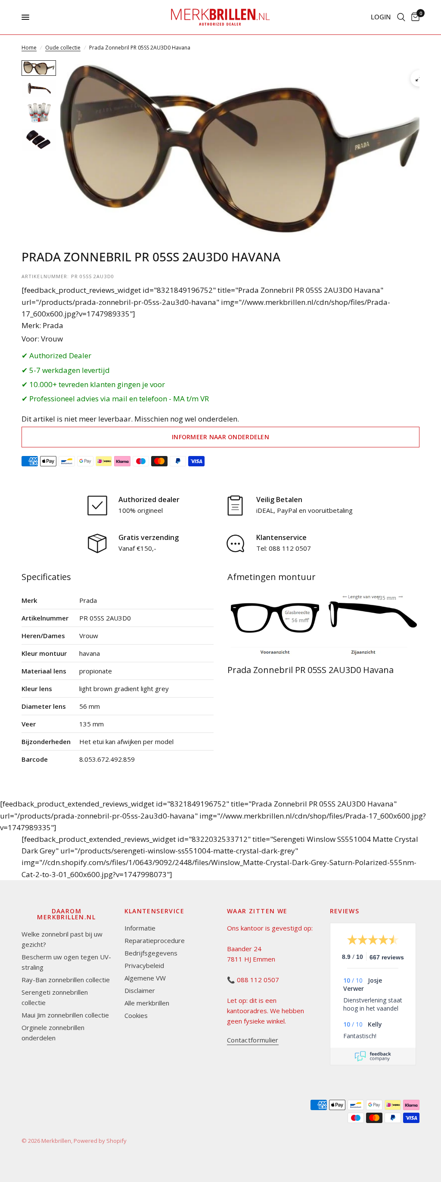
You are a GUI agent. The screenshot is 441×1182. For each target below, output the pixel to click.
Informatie (139, 928)
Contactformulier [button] (253, 1040)
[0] (413, 17)
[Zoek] (401, 17)
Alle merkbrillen (146, 1003)
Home (29, 47)
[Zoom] (418, 78)
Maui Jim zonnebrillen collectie (65, 1015)
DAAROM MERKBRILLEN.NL (66, 914)
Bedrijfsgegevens (150, 953)
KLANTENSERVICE (154, 911)
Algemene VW (145, 978)
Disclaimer (139, 990)
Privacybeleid (144, 965)
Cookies (136, 1015)
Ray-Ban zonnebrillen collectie (66, 979)
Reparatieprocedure (154, 940)
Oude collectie (63, 47)
